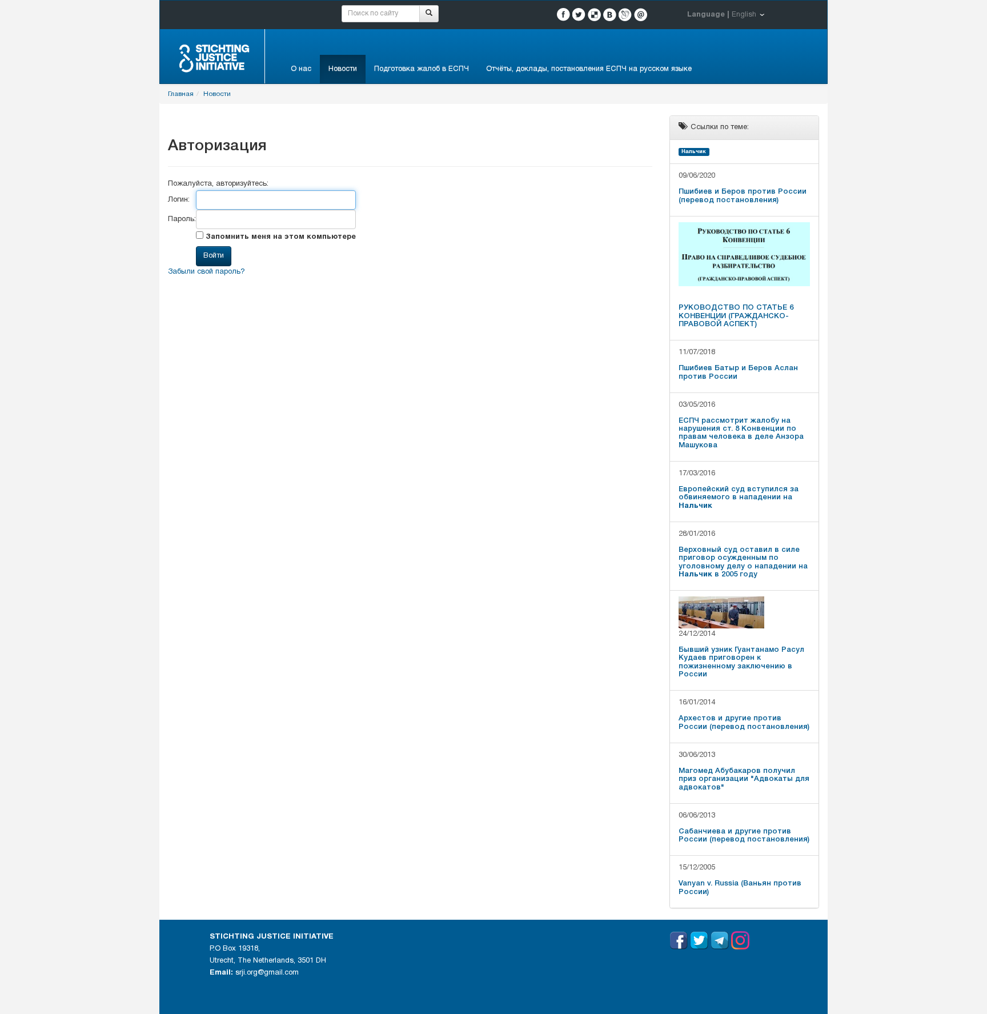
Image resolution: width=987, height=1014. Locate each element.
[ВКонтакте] (609, 14)
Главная (181, 94)
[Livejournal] (625, 14)
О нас (301, 69)
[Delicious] (594, 14)
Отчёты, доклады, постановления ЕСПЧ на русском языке (589, 69)
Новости (342, 69)
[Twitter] (578, 14)
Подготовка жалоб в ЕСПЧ (421, 69)
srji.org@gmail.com (267, 972)
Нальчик (693, 151)
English (744, 14)
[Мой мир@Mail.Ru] (640, 14)
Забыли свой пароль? (206, 271)
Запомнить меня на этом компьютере (279, 237)
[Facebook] (563, 14)
